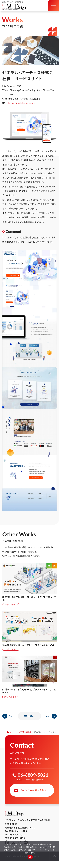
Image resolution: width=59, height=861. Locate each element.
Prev (11, 716)
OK (30, 857)
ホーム (13, 732)
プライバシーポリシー (42, 850)
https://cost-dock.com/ (20, 103)
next (48, 716)
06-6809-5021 (33, 775)
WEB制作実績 (25, 732)
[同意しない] (55, 851)
